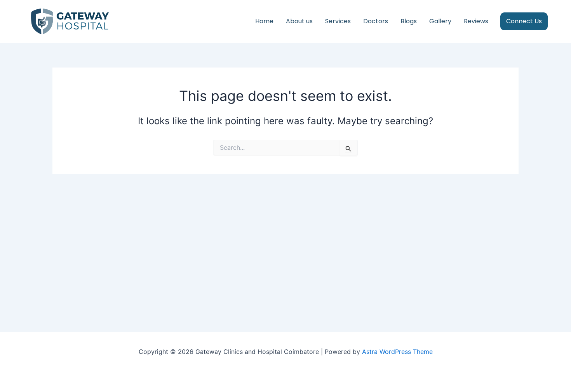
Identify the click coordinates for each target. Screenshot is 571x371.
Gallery (440, 21)
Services (338, 21)
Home (264, 21)
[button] (527, 21)
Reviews (476, 21)
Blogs (408, 21)
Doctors (375, 21)
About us (299, 21)
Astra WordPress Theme (397, 351)
